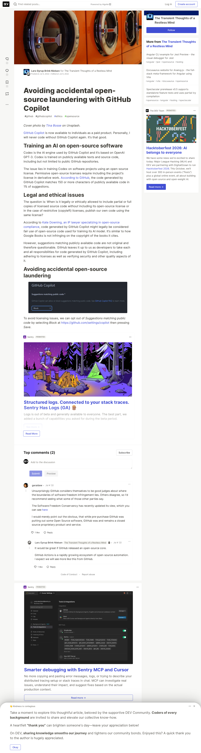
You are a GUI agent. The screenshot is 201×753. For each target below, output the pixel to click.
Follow (171, 30)
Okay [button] (15, 747)
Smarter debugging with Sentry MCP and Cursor (76, 669)
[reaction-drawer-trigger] (7, 60)
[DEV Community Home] (6, 4)
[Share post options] (7, 105)
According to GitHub (75, 177)
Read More (32, 433)
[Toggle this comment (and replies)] (26, 490)
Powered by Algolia (100, 4)
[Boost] (7, 94)
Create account (186, 4)
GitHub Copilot (34, 133)
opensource (72, 116)
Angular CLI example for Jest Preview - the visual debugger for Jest (170, 58)
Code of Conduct (69, 574)
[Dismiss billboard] (194, 706)
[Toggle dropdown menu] (130, 337)
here (45, 509)
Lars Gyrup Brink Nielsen (45, 70)
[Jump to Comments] (7, 72)
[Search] (15, 4)
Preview (51, 473)
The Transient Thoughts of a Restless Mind (88, 70)
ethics (58, 116)
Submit (36, 473)
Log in (168, 4)
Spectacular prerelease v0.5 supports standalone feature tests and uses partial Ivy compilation (171, 94)
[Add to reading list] (7, 83)
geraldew (37, 485)
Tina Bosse (53, 125)
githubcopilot (44, 116)
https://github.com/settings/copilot (85, 322)
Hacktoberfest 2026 (157, 168)
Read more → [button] (78, 697)
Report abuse (88, 574)
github (29, 116)
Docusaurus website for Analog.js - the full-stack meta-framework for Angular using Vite (170, 75)
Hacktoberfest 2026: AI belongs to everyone (166, 150)
